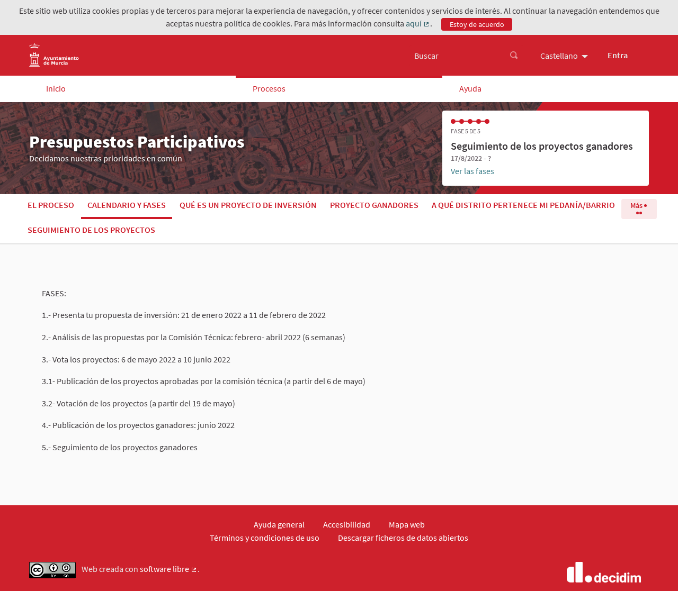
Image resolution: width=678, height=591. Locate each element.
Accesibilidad (346, 524)
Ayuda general (279, 524)
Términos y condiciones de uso (264, 537)
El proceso (51, 204)
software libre (169, 569)
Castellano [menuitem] (559, 55)
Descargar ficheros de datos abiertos (403, 537)
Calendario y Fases (126, 204)
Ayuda (470, 88)
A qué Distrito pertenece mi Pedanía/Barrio (523, 204)
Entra (618, 55)
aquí (418, 24)
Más (637, 205)
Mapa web (407, 524)
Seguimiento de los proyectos (91, 229)
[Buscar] (513, 55)
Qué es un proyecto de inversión (248, 204)
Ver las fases (472, 171)
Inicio (56, 88)
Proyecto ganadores (374, 204)
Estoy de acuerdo (477, 24)
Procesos (269, 88)
